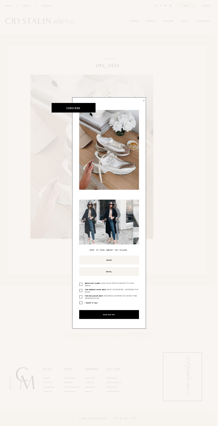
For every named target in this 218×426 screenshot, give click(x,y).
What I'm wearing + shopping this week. (111, 291)
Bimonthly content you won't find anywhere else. (111, 297)
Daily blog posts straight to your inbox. (109, 284)
